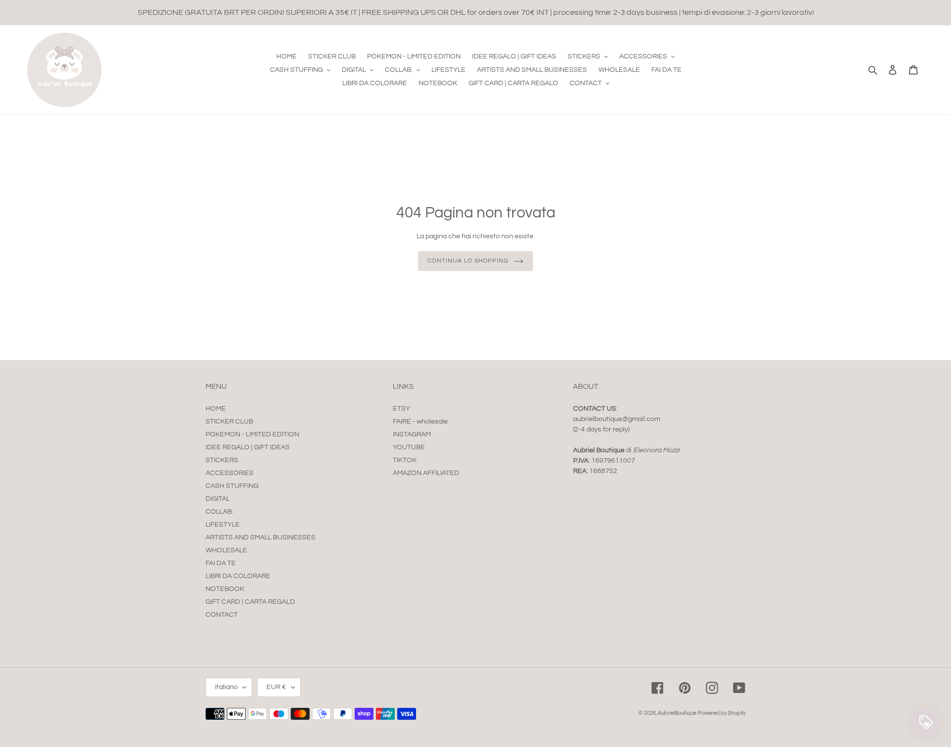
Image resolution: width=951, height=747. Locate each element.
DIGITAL (218, 498)
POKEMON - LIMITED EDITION (252, 434)
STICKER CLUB (229, 421)
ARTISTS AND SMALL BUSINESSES (261, 537)
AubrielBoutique (677, 713)
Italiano (226, 687)
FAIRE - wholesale (420, 421)
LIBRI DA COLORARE (238, 576)
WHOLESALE (226, 550)
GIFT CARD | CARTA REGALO (250, 601)
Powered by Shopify (721, 713)
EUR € (276, 687)
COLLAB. (219, 511)
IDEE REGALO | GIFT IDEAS (248, 447)
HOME (216, 408)
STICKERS (222, 460)
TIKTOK (405, 460)
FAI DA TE (221, 563)
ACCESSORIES (230, 473)
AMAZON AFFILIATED (426, 473)
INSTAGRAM (412, 434)
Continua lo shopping (467, 261)
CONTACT (222, 614)
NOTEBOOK (225, 589)
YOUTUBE (409, 447)
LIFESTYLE (223, 524)
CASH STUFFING (232, 485)
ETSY (401, 408)
